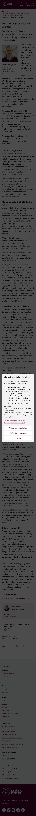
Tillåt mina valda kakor (18, 433)
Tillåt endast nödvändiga (18, 428)
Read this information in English (14, 423)
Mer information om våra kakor (14, 421)
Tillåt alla (18, 438)
